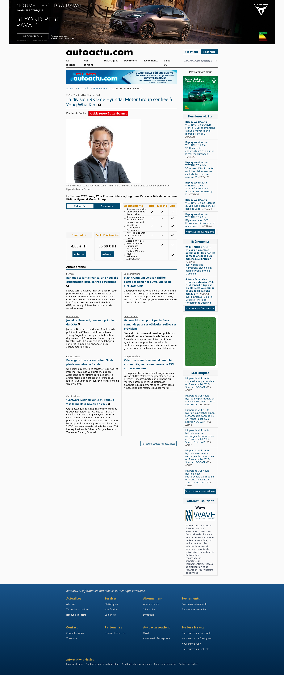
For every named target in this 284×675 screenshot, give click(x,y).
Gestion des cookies (188, 664)
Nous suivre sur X (191, 643)
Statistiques (111, 60)
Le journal (70, 62)
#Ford (96, 95)
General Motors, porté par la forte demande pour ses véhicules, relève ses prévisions (150, 324)
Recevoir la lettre (76, 614)
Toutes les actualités (77, 609)
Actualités (83, 88)
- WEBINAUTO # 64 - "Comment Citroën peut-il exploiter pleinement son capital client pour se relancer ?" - (199, 170)
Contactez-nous (75, 633)
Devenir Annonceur (115, 633)
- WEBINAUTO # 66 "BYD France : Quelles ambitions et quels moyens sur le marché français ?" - (200, 129)
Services (70, 273)
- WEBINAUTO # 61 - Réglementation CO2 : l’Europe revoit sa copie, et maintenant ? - (200, 220)
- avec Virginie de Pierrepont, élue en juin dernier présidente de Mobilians (200, 260)
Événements (150, 60)
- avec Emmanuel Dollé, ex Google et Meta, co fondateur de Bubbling (199, 290)
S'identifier (191, 51)
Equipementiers (132, 273)
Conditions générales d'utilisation (102, 664)
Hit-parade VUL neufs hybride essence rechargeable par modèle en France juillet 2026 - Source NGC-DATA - (199, 438)
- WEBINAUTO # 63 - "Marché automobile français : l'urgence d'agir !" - (199, 188)
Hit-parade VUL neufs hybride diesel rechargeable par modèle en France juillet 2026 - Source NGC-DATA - (199, 478)
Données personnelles (165, 664)
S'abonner (209, 51)
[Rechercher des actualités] (216, 61)
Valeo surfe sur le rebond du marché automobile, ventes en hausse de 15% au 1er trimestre (149, 364)
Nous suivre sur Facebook (196, 633)
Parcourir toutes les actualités (158, 443)
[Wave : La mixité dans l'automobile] (200, 515)
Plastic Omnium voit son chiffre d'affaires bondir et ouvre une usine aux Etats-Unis (148, 282)
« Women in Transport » (156, 638)
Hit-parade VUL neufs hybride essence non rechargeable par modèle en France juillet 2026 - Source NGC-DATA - (199, 458)
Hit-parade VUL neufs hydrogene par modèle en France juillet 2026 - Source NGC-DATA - (200, 400)
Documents (131, 60)
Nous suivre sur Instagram (197, 638)
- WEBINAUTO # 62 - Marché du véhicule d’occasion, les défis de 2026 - (200, 204)
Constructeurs (131, 316)
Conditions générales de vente (136, 664)
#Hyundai (86, 95)
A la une (70, 604)
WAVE (146, 633)
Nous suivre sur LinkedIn (195, 649)
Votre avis (71, 638)
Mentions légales (74, 664)
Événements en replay (194, 609)
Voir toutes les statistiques (200, 491)
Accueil (70, 88)
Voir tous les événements (200, 231)
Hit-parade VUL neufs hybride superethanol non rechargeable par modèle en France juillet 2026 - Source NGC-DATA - (200, 417)
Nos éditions (88, 62)
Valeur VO (168, 62)
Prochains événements (194, 604)
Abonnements (151, 604)
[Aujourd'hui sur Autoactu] (121, 52)
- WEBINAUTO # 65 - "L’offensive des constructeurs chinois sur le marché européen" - (199, 149)
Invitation (148, 614)
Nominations (100, 88)
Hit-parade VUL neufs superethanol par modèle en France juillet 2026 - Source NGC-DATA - (199, 384)
